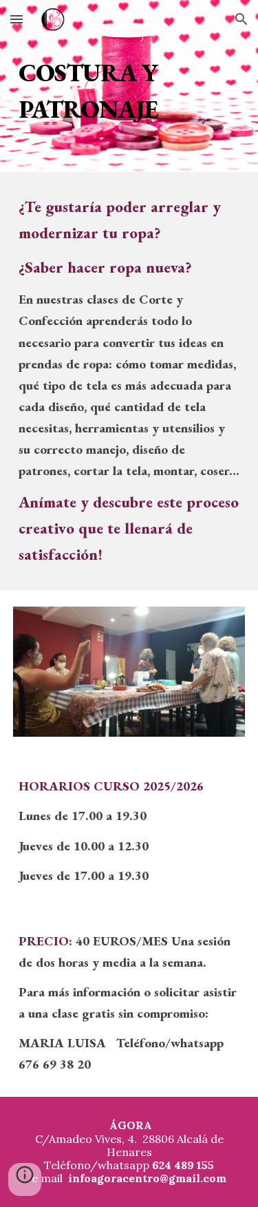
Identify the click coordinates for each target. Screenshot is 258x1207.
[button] (16, 19)
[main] (129, 86)
